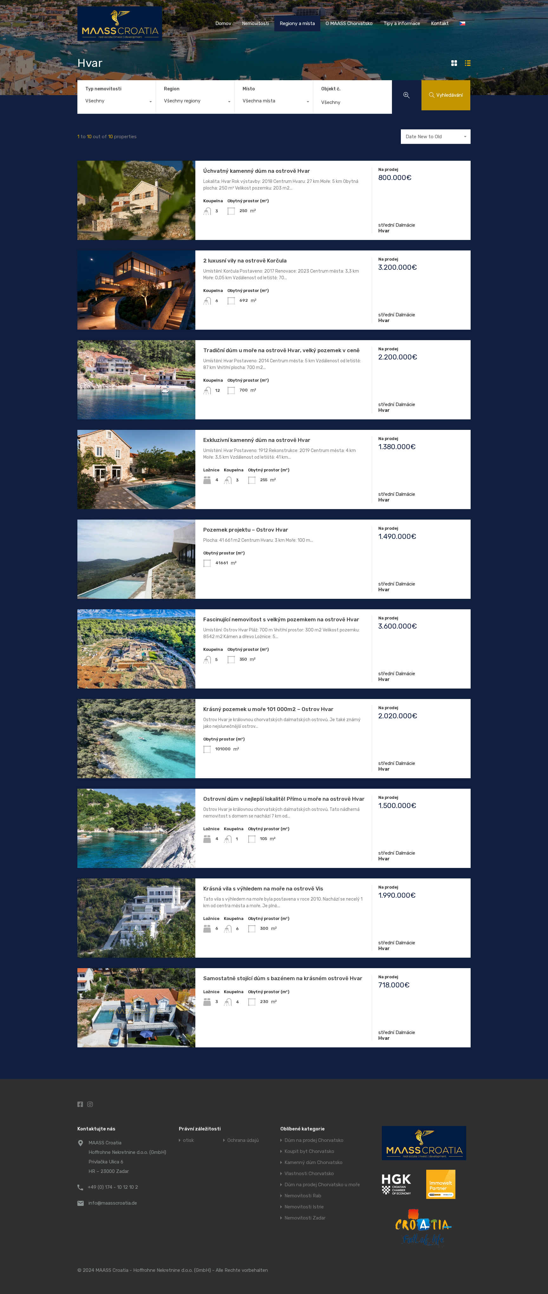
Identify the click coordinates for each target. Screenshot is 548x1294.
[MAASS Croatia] (119, 38)
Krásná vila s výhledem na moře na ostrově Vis (263, 888)
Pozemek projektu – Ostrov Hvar (245, 530)
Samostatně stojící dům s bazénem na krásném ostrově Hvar (282, 978)
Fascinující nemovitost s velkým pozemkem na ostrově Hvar (281, 619)
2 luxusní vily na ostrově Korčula (245, 260)
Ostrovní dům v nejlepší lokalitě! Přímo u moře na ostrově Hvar (284, 799)
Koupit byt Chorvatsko (309, 1151)
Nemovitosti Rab (302, 1196)
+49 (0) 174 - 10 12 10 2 (113, 1187)
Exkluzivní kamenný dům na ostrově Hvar (256, 440)
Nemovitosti (255, 23)
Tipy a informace (401, 23)
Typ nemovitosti (103, 89)
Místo (249, 89)
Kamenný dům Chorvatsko (313, 1162)
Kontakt (440, 23)
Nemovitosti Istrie (304, 1207)
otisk (188, 1140)
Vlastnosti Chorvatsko (309, 1173)
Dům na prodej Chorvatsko (313, 1140)
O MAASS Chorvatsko (349, 23)
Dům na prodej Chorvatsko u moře (322, 1184)
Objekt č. (331, 89)
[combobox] (116, 102)
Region (171, 89)
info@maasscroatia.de (112, 1203)
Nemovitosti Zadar (304, 1218)
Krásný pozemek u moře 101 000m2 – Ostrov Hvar (268, 709)
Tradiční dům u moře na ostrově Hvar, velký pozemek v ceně (281, 350)
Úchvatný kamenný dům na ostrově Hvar (256, 171)
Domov (223, 23)
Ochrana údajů (243, 1140)
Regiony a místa (297, 23)
